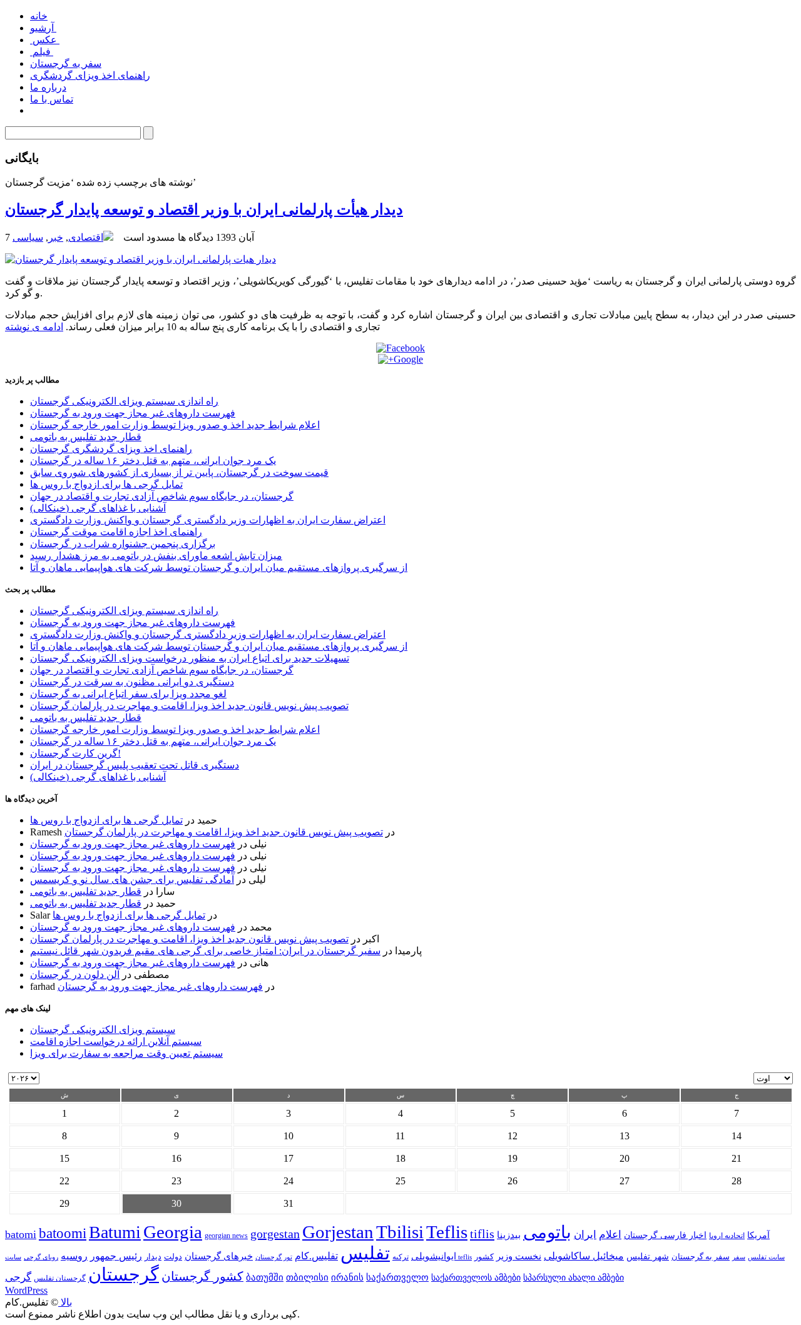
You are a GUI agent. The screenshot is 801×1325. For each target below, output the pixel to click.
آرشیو (43, 28)
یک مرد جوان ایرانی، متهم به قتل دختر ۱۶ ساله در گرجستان (153, 460)
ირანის (347, 1277)
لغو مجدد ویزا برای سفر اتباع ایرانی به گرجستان (128, 693)
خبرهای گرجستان (219, 1256)
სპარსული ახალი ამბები (573, 1277)
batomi (20, 1234)
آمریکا (758, 1235)
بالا (65, 1302)
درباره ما (48, 87)
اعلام (610, 1235)
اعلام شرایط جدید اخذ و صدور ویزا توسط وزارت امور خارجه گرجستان (175, 425)
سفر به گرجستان (65, 63)
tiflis (482, 1234)
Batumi (115, 1232)
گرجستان (123, 1274)
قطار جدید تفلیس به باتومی (85, 436)
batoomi (62, 1233)
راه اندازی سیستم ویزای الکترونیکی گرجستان (124, 401)
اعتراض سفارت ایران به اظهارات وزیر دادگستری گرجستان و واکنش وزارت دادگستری (207, 520)
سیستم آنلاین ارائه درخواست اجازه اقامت (116, 1041)
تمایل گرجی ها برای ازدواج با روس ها (106, 484)
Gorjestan (338, 1232)
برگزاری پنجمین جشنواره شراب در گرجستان (122, 543)
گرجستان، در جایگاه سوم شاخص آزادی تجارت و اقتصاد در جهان (161, 496)
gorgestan (275, 1234)
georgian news (226, 1235)
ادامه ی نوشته (34, 326)
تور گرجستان (273, 1257)
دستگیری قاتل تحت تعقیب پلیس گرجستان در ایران (134, 765)
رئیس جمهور (116, 1256)
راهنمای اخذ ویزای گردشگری (90, 75)
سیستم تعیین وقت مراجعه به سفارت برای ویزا (126, 1053)
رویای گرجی (41, 1257)
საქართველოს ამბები (476, 1277)
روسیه (74, 1256)
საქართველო (397, 1277)
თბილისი (307, 1277)
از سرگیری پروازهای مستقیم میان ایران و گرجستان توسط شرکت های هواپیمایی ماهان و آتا (218, 567)
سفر (738, 1257)
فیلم (41, 51)
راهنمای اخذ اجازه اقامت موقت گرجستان (116, 531)
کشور (484, 1256)
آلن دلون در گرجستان (75, 974)
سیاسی (28, 237)
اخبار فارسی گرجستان (665, 1235)
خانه (39, 16)
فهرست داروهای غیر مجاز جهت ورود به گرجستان (132, 413)
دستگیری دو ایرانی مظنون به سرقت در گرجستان (132, 682)
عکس (44, 39)
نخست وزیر (518, 1256)
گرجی (18, 1277)
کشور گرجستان (202, 1276)
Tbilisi (400, 1232)
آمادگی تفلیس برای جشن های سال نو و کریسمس (132, 879)
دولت (173, 1256)
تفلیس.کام (316, 1256)
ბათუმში (264, 1277)
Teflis (446, 1232)
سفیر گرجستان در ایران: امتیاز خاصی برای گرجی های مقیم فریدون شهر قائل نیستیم (205, 950)
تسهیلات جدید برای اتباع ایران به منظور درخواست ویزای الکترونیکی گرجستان (189, 658)
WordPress (26, 1290)
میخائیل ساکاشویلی (584, 1256)
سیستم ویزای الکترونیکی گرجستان (102, 1029)
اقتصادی (85, 237)
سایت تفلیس (766, 1257)
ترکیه (400, 1257)
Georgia (172, 1232)
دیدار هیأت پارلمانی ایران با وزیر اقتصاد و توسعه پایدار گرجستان (204, 209)
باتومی (547, 1232)
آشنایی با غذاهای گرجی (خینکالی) (98, 508)
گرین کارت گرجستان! (75, 753)
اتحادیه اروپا (727, 1236)
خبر (55, 237)
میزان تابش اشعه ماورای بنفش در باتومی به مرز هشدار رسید (156, 555)
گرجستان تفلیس (60, 1278)
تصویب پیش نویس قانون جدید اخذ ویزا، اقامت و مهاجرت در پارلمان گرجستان (189, 705)
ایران (585, 1235)
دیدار (153, 1256)
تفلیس (365, 1253)
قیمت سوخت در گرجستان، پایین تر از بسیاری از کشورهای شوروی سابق (179, 472)
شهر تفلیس (647, 1256)
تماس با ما (51, 99)
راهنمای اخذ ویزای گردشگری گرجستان (111, 448)
